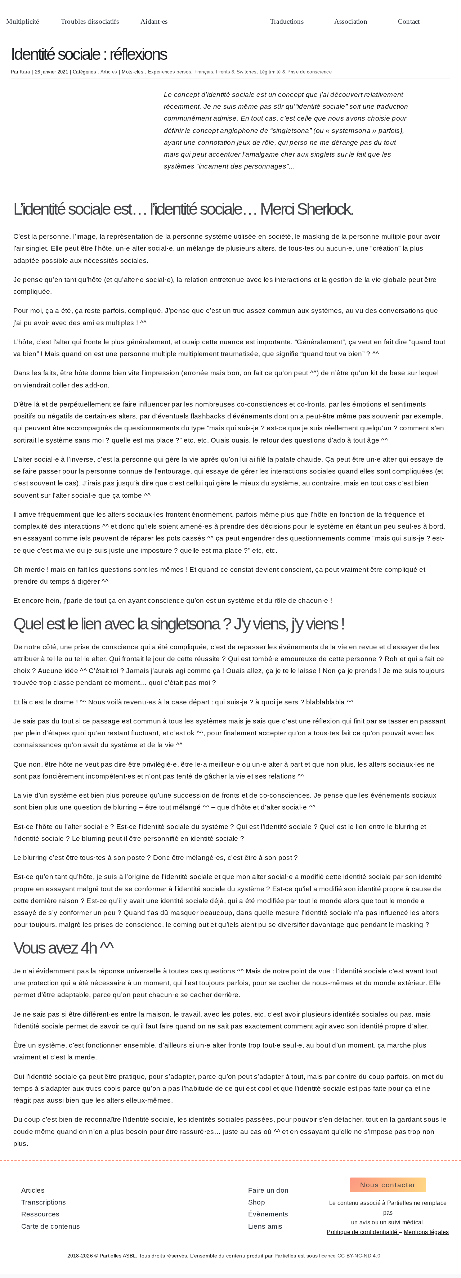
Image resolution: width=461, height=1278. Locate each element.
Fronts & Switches (236, 72)
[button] (444, 22)
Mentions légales (426, 1232)
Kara (25, 72)
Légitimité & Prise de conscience (296, 72)
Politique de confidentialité (363, 1232)
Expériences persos (169, 72)
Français (203, 72)
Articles (108, 72)
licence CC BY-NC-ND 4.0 (349, 1256)
